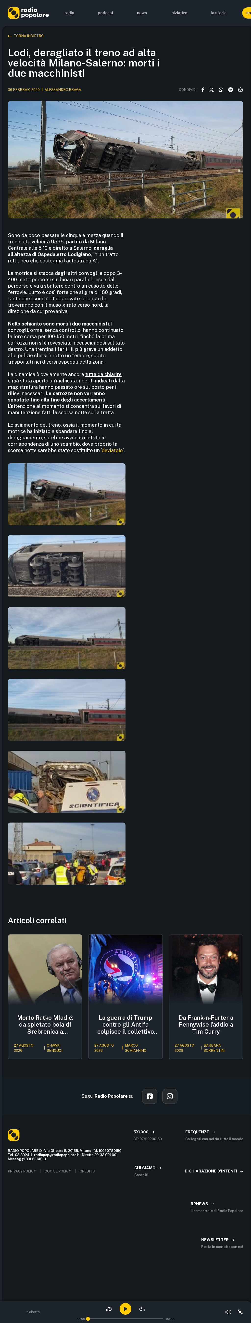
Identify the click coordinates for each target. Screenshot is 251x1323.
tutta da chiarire (103, 374)
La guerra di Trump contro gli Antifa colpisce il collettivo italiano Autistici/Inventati (125, 1024)
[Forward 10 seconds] (142, 1309)
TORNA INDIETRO (29, 36)
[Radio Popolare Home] (28, 13)
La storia (218, 13)
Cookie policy (58, 1171)
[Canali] (240, 1312)
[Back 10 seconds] (109, 1309)
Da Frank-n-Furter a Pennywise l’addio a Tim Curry (206, 1024)
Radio (69, 13)
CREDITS (87, 1171)
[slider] (88, 1319)
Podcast (105, 13)
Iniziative (179, 13)
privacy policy (22, 1171)
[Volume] (228, 1312)
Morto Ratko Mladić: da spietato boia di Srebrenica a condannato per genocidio (45, 1024)
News (142, 13)
